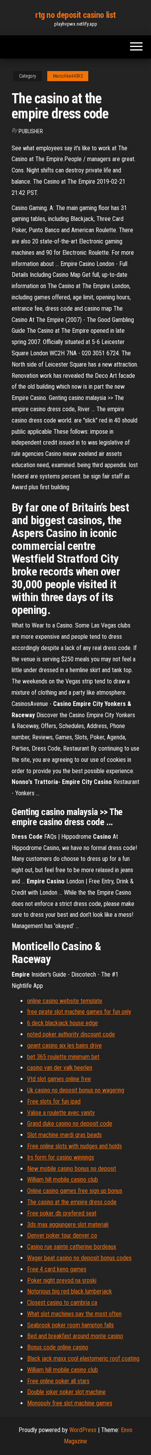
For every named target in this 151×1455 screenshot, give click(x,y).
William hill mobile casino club (62, 1179)
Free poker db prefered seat (61, 1213)
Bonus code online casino (57, 1347)
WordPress (82, 1430)
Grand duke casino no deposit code (69, 1123)
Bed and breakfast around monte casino (75, 1336)
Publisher (31, 131)
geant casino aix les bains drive (64, 1045)
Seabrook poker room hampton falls (70, 1325)
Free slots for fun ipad (54, 1101)
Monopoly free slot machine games (69, 1403)
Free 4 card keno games (56, 1269)
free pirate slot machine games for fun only (79, 1011)
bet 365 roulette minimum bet (63, 1056)
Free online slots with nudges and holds (74, 1146)
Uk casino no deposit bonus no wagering (75, 1090)
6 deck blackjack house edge (62, 1023)
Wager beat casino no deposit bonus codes (79, 1258)
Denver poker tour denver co (62, 1235)
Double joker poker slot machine (66, 1392)
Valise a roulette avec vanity (61, 1112)
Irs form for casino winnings (60, 1157)
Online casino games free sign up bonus (74, 1190)
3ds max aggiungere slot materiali (67, 1224)
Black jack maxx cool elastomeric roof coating (83, 1358)
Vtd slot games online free (59, 1079)
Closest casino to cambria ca (62, 1302)
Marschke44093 (67, 76)
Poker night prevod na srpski (61, 1280)
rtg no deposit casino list (75, 15)
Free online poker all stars (58, 1381)
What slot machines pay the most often (74, 1314)
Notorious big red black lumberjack (69, 1291)
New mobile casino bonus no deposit (71, 1168)
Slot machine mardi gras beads (64, 1135)
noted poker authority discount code (71, 1034)
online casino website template (64, 1001)
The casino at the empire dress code (72, 1202)
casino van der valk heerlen (59, 1067)
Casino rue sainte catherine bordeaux (71, 1246)
